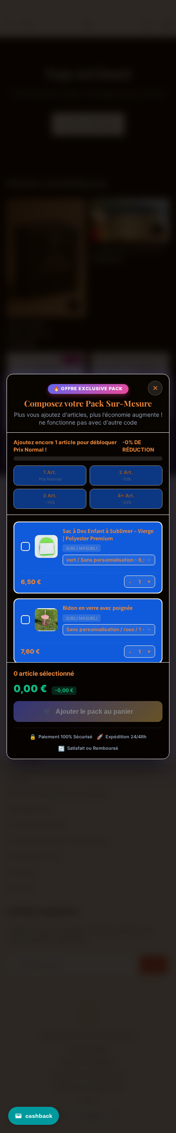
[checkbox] (88, 558)
